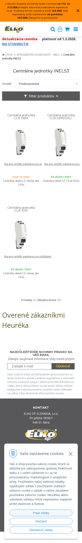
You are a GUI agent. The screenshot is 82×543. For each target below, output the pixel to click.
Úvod (9, 54)
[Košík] (67, 29)
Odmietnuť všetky (41, 530)
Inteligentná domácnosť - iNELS (38, 54)
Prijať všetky (41, 513)
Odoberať (63, 366)
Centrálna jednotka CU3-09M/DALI (61, 117)
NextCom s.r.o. (49, 539)
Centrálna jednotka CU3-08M (21, 117)
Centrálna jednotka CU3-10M (21, 209)
